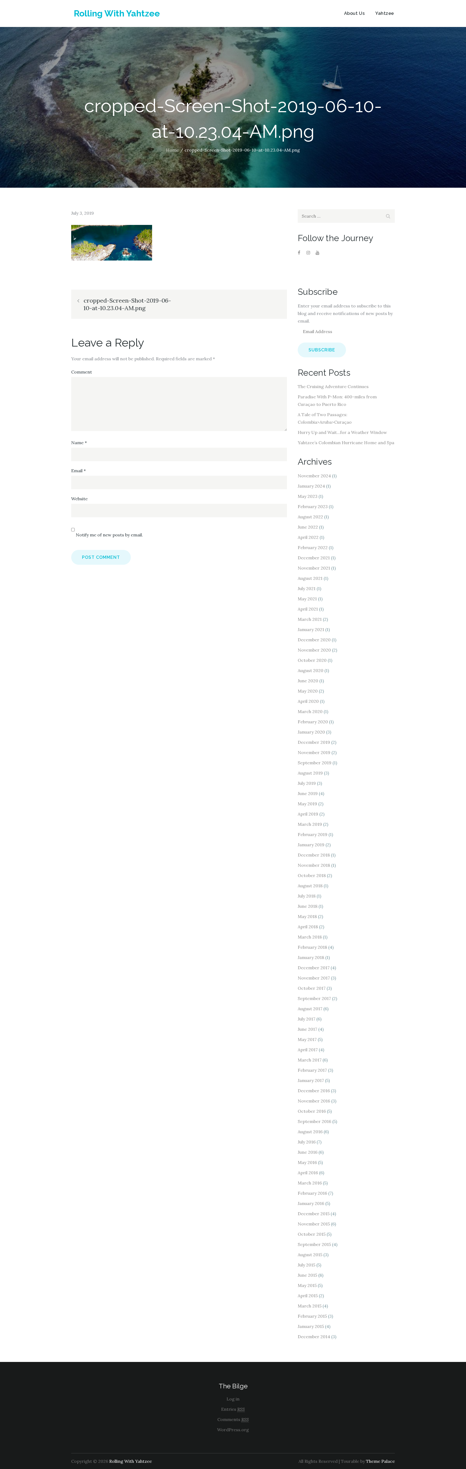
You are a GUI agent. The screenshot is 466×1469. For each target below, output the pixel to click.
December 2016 (314, 1090)
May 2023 (307, 496)
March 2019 (310, 824)
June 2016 (307, 1152)
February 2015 (312, 1316)
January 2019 (311, 844)
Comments (233, 1419)
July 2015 (306, 1265)
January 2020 (311, 732)
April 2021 (308, 609)
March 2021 (310, 619)
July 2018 (307, 896)
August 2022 (310, 516)
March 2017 (309, 1060)
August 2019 (310, 773)
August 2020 (310, 670)
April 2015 (308, 1295)
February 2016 (312, 1193)
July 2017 (306, 1019)
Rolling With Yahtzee (117, 13)
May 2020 (308, 691)
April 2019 (308, 814)
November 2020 (314, 650)
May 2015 (307, 1285)
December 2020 (314, 639)
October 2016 (312, 1111)
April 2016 (308, 1172)
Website (79, 498)
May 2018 (307, 916)
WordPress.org (233, 1429)
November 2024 (314, 475)
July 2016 (307, 1142)
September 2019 (314, 762)
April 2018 (308, 926)
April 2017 (308, 1049)
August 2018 (310, 885)
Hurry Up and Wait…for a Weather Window (342, 432)
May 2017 (307, 1039)
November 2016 (314, 1101)
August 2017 (310, 1008)
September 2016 (314, 1121)
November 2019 (314, 752)
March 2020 (310, 711)
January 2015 (311, 1326)
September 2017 (314, 998)
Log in (233, 1399)
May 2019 (307, 803)
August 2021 (310, 578)
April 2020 (308, 701)
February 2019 (312, 834)
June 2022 (308, 527)
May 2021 (307, 598)
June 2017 (307, 1029)
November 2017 (314, 978)
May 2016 (307, 1162)
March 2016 (310, 1183)
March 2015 (309, 1306)
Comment (81, 372)
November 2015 (314, 1224)
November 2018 (314, 865)
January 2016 (311, 1203)
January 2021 (311, 629)
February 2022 (313, 547)
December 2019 (314, 742)
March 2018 (310, 937)
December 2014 (314, 1336)
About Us (354, 13)
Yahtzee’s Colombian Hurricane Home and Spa (346, 442)
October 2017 (311, 988)
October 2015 (311, 1234)
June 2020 (308, 680)
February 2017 (312, 1070)
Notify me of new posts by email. (109, 534)
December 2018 (314, 855)
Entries (233, 1409)
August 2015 (310, 1254)
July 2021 (307, 588)
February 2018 (312, 947)
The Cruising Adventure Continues (333, 386)
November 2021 (314, 568)
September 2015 (314, 1244)
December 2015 (314, 1213)
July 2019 (307, 783)
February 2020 (313, 721)
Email (78, 470)
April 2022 (308, 537)
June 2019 (308, 793)
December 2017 (314, 967)
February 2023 (313, 506)
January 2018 (311, 957)
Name (79, 442)
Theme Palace (380, 1461)
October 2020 (312, 660)
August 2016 (310, 1131)
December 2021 (314, 557)
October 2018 (312, 875)
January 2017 (311, 1080)
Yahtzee (384, 13)
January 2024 (311, 486)
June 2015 (307, 1275)
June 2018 (307, 906)
